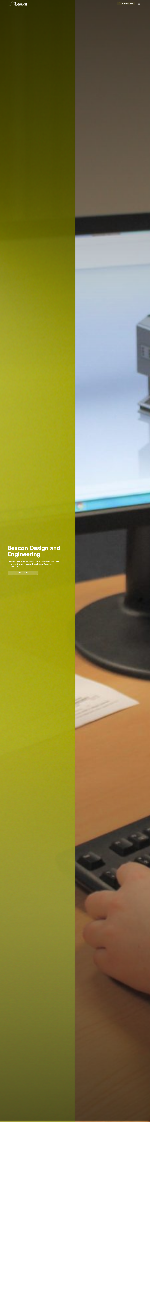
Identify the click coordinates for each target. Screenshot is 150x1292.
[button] (139, 4)
